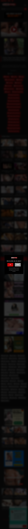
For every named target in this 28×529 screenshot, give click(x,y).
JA (10, 264)
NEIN (17, 264)
